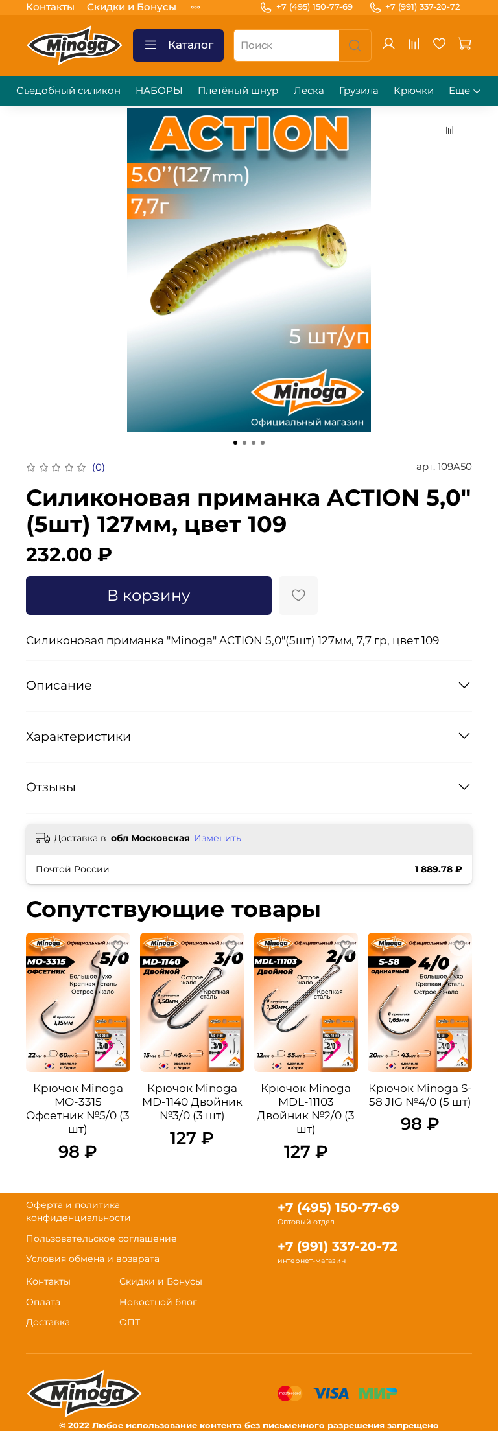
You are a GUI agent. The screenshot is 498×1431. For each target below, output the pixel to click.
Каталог (190, 44)
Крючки (414, 90)
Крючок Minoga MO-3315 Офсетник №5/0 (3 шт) (78, 1108)
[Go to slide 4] (263, 443)
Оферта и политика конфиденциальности (78, 1211)
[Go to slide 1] (235, 443)
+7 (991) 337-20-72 (422, 6)
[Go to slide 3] (253, 443)
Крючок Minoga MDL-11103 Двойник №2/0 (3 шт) (306, 1108)
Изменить (217, 838)
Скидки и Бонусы (131, 7)
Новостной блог (158, 1302)
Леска (309, 90)
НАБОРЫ (159, 90)
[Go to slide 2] (244, 443)
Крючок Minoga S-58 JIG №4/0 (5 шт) (420, 1095)
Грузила (359, 90)
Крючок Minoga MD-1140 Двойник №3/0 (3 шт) (192, 1102)
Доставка (48, 1322)
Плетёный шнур (238, 90)
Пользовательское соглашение (101, 1238)
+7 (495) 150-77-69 (314, 6)
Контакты (50, 7)
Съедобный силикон (68, 90)
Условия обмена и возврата (93, 1258)
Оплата (43, 1302)
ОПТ (129, 1322)
